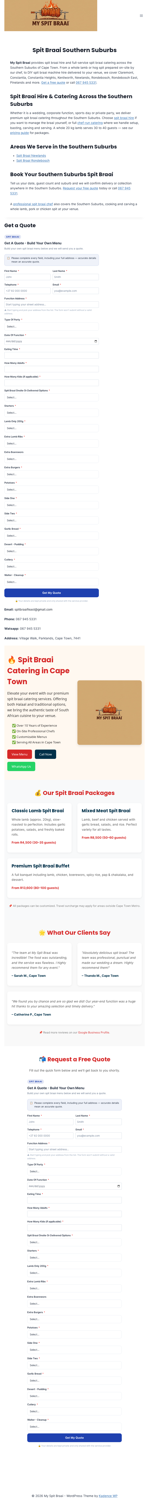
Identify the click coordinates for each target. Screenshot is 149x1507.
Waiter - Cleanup (15, 575)
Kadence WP (108, 1496)
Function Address (15, 298)
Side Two (10, 513)
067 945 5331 (86, 82)
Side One (10, 498)
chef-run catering (90, 123)
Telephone (11, 284)
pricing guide (19, 133)
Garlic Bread (12, 528)
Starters (10, 405)
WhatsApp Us (21, 766)
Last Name (60, 270)
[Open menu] (141, 15)
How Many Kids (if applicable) (22, 376)
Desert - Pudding (15, 544)
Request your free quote (80, 188)
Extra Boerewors (13, 452)
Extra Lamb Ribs (14, 436)
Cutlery (9, 559)
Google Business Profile (93, 1032)
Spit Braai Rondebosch (33, 160)
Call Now (45, 754)
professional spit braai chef (33, 204)
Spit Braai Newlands (31, 155)
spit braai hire (124, 118)
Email (57, 284)
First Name (11, 270)
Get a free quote (53, 82)
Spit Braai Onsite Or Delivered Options (27, 390)
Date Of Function (15, 335)
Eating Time (12, 349)
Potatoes (10, 482)
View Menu (20, 754)
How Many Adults (15, 362)
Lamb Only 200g (14, 421)
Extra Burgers (13, 467)
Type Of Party (13, 319)
